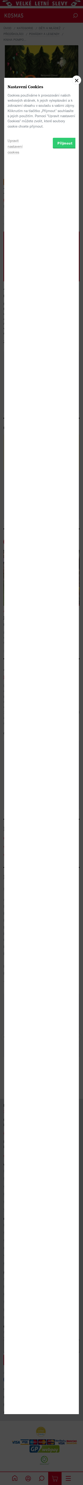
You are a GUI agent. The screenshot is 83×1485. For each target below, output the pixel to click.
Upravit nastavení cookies (15, 146)
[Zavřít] (76, 80)
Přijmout (64, 143)
